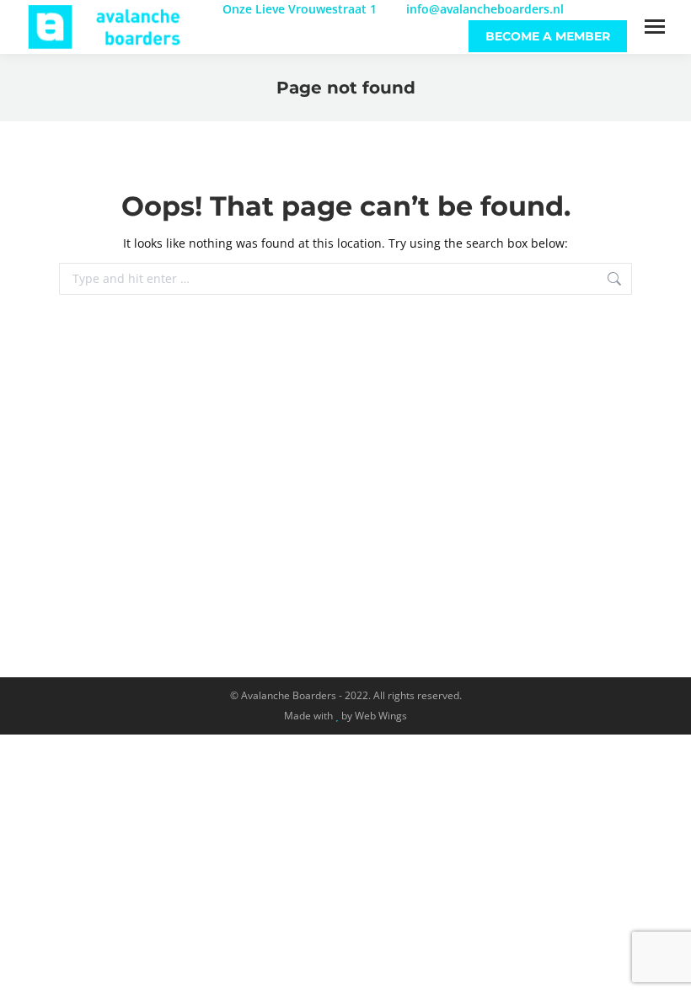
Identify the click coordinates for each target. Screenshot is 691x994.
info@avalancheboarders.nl (483, 9)
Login (611, 9)
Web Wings (381, 715)
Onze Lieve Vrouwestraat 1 (299, 9)
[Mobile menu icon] (655, 26)
